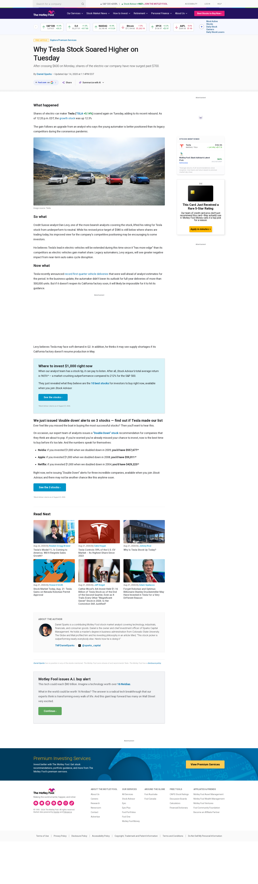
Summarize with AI (92, 82)
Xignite (56, 812)
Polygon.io (67, 812)
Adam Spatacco (147, 585)
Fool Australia (151, 794)
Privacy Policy (60, 836)
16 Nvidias (123, 684)
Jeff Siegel (99, 585)
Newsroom (96, 808)
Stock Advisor (128, 799)
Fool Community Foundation (207, 808)
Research (95, 803)
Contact (94, 812)
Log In (207, 4)
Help (219, 4)
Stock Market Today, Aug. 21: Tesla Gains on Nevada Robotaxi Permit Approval (52, 591)
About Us (95, 794)
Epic (124, 803)
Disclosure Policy (79, 836)
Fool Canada (150, 799)
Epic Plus (126, 808)
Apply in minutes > (201, 229)
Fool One (126, 817)
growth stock (67, 118)
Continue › (50, 711)
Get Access (183, 163)
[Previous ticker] (35, 26)
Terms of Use (42, 836)
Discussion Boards (178, 799)
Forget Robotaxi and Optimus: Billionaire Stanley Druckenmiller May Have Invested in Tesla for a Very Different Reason (143, 593)
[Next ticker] (201, 26)
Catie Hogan (100, 546)
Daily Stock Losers (215, 32)
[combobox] (59, 4)
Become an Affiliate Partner (207, 812)
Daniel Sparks (44, 74)
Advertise (95, 817)
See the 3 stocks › (50, 487)
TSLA (79, 113)
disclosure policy (154, 663)
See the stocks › (53, 397)
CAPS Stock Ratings (179, 794)
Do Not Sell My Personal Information (205, 836)
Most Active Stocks (212, 22)
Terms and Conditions (173, 836)
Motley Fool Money (131, 821)
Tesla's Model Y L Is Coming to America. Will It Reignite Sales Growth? (50, 552)
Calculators (175, 803)
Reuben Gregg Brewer (60, 546)
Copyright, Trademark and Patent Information (136, 836)
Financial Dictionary (179, 808)
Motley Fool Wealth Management (209, 799)
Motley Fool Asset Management (209, 794)
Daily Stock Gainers (211, 28)
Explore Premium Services (63, 40)
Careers (94, 799)
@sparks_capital (91, 645)
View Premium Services (205, 764)
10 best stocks (100, 383)
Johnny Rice (145, 546)
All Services (127, 794)
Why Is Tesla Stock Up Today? (139, 549)
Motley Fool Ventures (203, 803)
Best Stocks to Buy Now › (209, 13)
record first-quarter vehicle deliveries (86, 273)
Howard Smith (56, 585)
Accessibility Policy (101, 836)
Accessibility (191, 4)
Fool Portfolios (129, 812)
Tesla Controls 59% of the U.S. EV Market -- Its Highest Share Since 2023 (96, 552)
